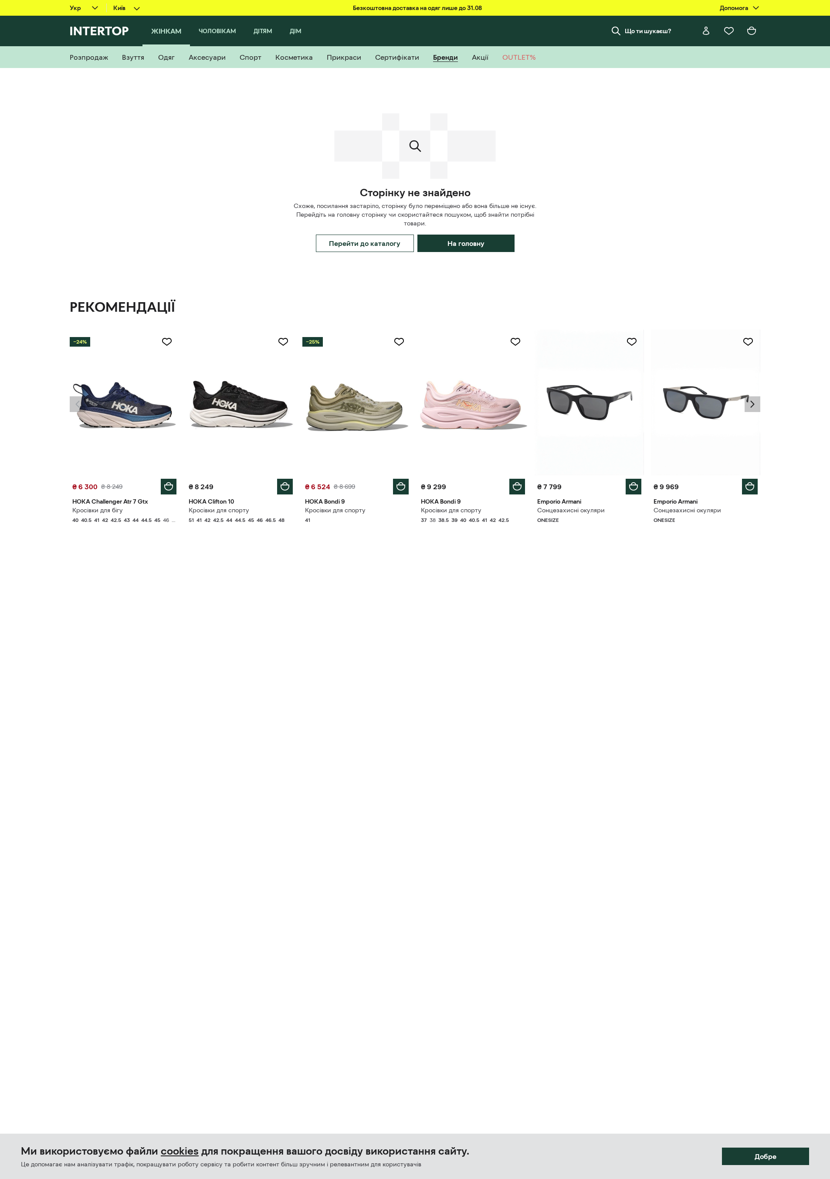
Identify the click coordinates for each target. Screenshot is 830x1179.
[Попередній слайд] (77, 404)
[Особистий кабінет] (706, 31)
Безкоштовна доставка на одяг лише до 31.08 (417, 8)
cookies (180, 1151)
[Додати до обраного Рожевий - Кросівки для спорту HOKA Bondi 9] (515, 342)
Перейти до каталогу (364, 243)
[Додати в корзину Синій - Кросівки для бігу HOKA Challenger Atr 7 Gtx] (168, 486)
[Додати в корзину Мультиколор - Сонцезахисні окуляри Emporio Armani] (633, 486)
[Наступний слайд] (752, 404)
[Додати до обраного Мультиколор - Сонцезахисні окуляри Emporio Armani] (631, 342)
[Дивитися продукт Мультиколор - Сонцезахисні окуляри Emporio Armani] (589, 402)
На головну (465, 243)
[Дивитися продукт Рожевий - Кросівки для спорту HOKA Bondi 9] (473, 402)
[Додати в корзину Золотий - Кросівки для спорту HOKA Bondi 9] (401, 486)
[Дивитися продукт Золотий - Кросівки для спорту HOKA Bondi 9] (357, 402)
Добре (765, 1156)
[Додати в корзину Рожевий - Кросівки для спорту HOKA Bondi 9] (517, 486)
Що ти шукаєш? (648, 31)
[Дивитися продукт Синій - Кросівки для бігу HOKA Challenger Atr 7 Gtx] (124, 402)
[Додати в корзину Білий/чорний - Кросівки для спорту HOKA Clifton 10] (285, 486)
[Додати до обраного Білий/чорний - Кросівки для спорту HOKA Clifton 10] (283, 342)
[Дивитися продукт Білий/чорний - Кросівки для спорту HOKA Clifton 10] (240, 402)
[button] (77, 404)
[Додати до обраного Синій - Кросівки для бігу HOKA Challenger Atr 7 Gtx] (167, 342)
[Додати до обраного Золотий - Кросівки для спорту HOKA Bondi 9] (399, 342)
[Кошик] (751, 31)
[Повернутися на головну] (99, 31)
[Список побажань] (729, 31)
